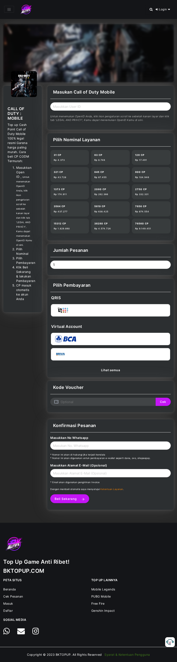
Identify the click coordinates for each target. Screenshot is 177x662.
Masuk (8, 603)
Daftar (8, 610)
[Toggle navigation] (9, 9)
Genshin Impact (103, 610)
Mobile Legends (103, 589)
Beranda (9, 589)
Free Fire (98, 603)
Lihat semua (110, 370)
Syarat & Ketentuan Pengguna (127, 654)
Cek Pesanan (13, 596)
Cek (163, 402)
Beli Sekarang (66, 499)
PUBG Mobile (101, 596)
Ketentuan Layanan (111, 489)
